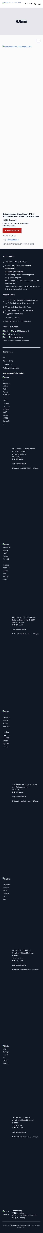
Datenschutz (8, 361)
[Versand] (5, 337)
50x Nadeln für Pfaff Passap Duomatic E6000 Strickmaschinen (23, 451)
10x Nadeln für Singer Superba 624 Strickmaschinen (24, 785)
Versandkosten (13, 240)
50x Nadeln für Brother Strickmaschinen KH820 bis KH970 (23, 1120)
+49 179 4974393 (19, 262)
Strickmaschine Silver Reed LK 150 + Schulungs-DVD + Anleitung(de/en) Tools (21, 215)
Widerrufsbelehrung (11, 368)
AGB (4, 357)
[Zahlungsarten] (6, 331)
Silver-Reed (24, 223)
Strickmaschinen (9, 226)
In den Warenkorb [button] (12, 231)
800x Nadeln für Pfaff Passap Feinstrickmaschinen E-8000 (24, 618)
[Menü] (39, 4)
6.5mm (5, 223)
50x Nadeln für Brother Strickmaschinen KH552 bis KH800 (23, 953)
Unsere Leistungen (10, 327)
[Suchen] (35, 4)
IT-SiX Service (18, 1213)
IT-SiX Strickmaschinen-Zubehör (20, 1225)
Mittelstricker (13, 223)
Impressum (7, 364)
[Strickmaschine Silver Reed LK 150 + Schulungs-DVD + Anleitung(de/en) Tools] (21, 127)
